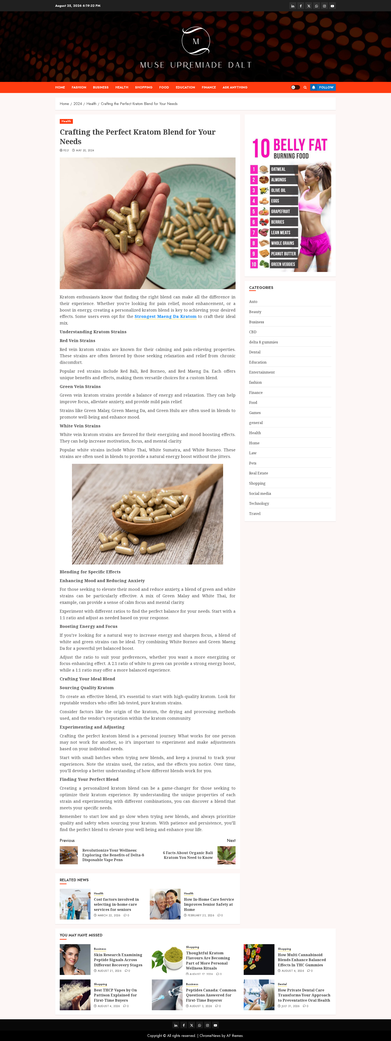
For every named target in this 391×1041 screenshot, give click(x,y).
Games (255, 412)
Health (121, 87)
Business (101, 87)
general (256, 422)
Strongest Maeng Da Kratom (165, 316)
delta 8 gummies (263, 342)
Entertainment (262, 372)
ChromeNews (210, 1035)
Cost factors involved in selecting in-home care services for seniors (116, 904)
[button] (305, 87)
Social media (260, 493)
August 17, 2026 (201, 974)
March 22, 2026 (109, 915)
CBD (252, 331)
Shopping (144, 87)
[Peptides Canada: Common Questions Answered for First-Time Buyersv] (167, 994)
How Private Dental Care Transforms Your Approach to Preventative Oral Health (304, 995)
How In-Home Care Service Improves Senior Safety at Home (209, 904)
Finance (209, 87)
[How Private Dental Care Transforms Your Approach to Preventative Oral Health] (259, 994)
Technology (259, 503)
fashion (79, 87)
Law (253, 452)
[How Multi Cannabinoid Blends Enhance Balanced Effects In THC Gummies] (259, 959)
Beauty (255, 311)
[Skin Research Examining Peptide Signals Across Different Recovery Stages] (75, 959)
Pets (252, 463)
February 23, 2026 (201, 915)
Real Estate (258, 473)
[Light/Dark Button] (295, 87)
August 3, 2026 (201, 1006)
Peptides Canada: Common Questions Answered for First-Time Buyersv (211, 995)
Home (60, 87)
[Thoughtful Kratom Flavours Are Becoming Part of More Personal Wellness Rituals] (167, 959)
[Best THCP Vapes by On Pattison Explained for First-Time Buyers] (75, 994)
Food (164, 87)
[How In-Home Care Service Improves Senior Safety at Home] (165, 904)
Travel (254, 513)
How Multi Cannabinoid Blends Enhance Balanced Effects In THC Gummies (302, 959)
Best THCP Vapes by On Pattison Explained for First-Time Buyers (115, 995)
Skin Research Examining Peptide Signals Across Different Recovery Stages (118, 959)
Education (185, 87)
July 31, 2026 (291, 1006)
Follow (326, 87)
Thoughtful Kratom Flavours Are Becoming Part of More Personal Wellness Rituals (208, 960)
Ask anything (235, 87)
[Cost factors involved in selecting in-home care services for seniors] (75, 904)
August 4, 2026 (293, 971)
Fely (66, 150)
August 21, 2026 (110, 971)
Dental (254, 352)
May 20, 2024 (85, 150)
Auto (253, 301)
